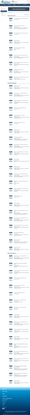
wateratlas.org (8, 398)
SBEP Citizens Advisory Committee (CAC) (20, 307)
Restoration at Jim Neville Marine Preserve (20, 107)
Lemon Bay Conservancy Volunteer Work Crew (21, 93)
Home (4, 4)
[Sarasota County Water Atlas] (6, 1)
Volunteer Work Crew (17, 40)
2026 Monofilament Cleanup (18, 195)
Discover (4, 389)
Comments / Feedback (2, 13)
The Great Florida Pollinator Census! (19, 25)
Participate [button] (25, 4)
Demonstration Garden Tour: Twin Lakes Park (20, 373)
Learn (3, 393)
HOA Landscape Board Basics (18, 137)
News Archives (4, 9)
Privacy (3, 405)
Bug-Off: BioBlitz (16, 159)
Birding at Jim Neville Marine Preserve (19, 122)
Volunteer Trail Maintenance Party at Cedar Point (21, 62)
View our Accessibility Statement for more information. (20, 412)
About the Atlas (4, 400)
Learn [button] (19, 4)
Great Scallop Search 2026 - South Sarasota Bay (21, 18)
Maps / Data (4, 391)
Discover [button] (9, 4)
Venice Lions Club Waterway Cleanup (19, 115)
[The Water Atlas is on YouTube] (4, 408)
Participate (4, 396)
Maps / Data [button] (14, 5)
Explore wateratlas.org (5, 399)
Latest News (3, 8)
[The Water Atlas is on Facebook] (2, 408)
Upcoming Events (4, 11)
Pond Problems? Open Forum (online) (19, 47)
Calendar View (27, 14)
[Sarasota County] (16, 2)
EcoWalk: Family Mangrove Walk (18, 69)
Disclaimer (3, 404)
